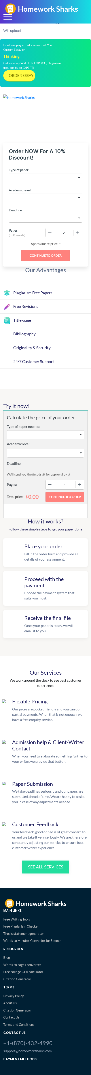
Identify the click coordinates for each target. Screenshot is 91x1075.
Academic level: (18, 444)
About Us (10, 1003)
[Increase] (78, 233)
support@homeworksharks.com (27, 1051)
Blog (6, 957)
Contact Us (11, 1017)
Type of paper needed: (23, 426)
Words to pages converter (22, 965)
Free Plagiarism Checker (21, 926)
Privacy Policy (13, 996)
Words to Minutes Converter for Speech (32, 940)
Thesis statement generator (23, 933)
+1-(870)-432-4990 (28, 1043)
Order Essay (21, 75)
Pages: (12, 484)
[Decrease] (50, 233)
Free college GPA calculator (23, 972)
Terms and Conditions (18, 1024)
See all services (45, 866)
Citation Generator (17, 979)
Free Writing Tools (16, 919)
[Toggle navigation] (7, 17)
